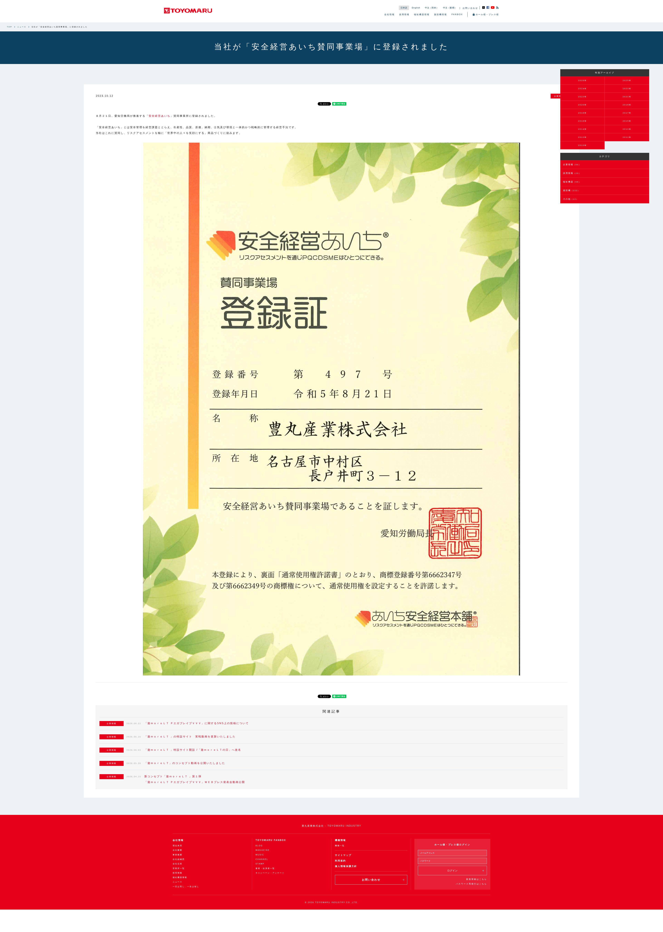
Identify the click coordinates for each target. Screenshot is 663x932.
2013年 (627, 129)
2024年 (582, 89)
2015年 (627, 121)
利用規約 (340, 860)
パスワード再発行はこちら (471, 884)
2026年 (582, 80)
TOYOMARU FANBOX (271, 840)
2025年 (627, 80)
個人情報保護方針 (346, 866)
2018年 (582, 113)
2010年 (582, 145)
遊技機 (571, 190)
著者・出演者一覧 (265, 868)
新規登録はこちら (476, 879)
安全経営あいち (159, 115)
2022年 (582, 97)
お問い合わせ (470, 8)
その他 (570, 199)
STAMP (260, 864)
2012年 (582, 137)
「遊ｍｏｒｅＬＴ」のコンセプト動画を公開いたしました (184, 763)
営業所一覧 (179, 868)
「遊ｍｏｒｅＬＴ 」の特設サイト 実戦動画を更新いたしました (190, 736)
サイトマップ (343, 855)
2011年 (627, 137)
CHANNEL (262, 859)
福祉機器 (572, 182)
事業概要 (177, 855)
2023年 (627, 89)
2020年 (582, 105)
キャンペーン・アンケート (270, 873)
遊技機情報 (440, 14)
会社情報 (389, 14)
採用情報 (404, 14)
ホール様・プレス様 (487, 14)
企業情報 (572, 164)
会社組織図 (179, 859)
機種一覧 (340, 846)
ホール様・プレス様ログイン (452, 844)
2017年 (627, 113)
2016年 (582, 121)
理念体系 (177, 846)
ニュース (21, 27)
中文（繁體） (450, 8)
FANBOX (457, 14)
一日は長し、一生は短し (186, 886)
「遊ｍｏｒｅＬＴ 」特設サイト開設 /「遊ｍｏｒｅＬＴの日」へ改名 (192, 749)
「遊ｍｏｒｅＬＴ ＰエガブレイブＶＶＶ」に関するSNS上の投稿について (196, 723)
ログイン (452, 870)
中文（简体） (432, 8)
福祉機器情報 (422, 14)
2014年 (582, 129)
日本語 (404, 8)
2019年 (627, 105)
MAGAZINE (263, 850)
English (416, 8)
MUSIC (260, 855)
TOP (9, 27)
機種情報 (340, 840)
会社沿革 (177, 864)
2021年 (627, 97)
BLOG (259, 846)
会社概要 (177, 850)
